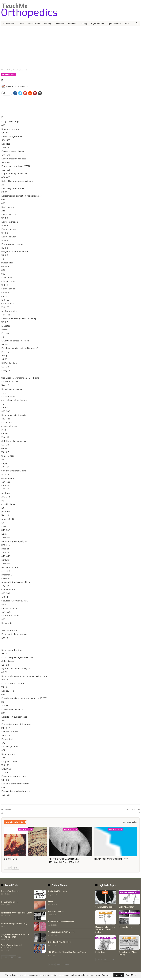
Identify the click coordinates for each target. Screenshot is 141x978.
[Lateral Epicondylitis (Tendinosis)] (40, 926)
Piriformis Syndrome (56, 911)
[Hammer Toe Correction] (40, 894)
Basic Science (8, 23)
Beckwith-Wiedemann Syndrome (61, 921)
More (127, 23)
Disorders (72, 23)
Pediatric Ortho (34, 23)
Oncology (83, 23)
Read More (131, 975)
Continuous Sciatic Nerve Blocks (61, 932)
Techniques (59, 23)
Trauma (21, 23)
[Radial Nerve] (105, 942)
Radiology (47, 23)
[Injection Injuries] (129, 917)
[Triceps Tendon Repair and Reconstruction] (40, 948)
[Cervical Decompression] (105, 897)
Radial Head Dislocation (57, 891)
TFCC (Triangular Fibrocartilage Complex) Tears (67, 952)
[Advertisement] (70, 47)
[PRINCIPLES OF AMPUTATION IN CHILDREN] (115, 841)
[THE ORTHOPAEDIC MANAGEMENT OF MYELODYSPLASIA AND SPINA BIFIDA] (70, 841)
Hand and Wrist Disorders (130, 893)
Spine (105, 893)
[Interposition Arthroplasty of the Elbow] (40, 916)
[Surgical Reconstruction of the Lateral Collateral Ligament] (40, 937)
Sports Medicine (114, 23)
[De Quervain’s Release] (40, 905)
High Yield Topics (97, 23)
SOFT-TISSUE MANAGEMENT (59, 942)
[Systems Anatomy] (129, 897)
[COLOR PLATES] (25, 841)
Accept (119, 975)
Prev (8, 868)
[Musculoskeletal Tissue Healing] (129, 942)
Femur (50, 901)
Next (15, 868)
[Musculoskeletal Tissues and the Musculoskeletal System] (105, 917)
